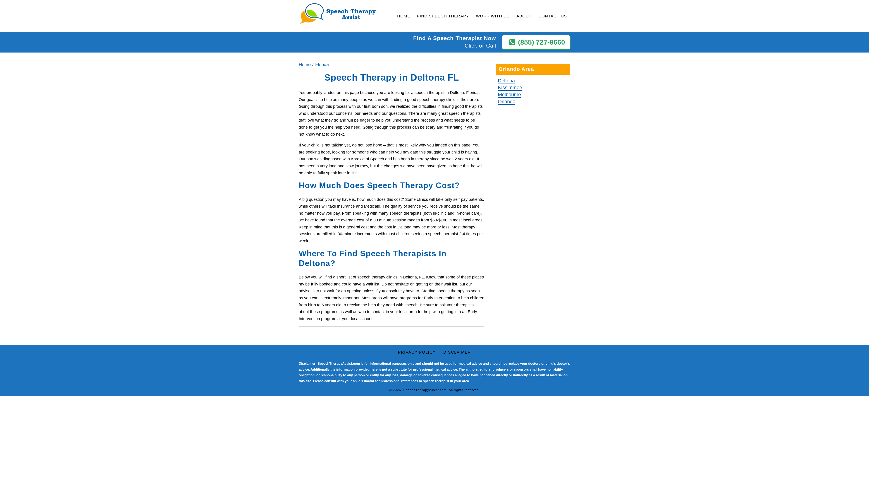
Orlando (506, 101)
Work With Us (493, 16)
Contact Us (552, 16)
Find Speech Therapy (443, 16)
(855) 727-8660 (541, 42)
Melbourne (509, 94)
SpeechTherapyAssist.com (425, 390)
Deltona (506, 81)
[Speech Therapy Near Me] (338, 14)
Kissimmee (510, 87)
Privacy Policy (417, 352)
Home (403, 16)
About (524, 16)
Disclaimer (457, 352)
